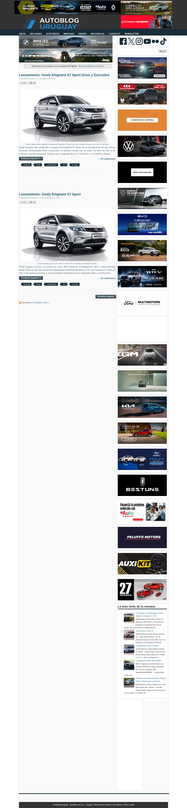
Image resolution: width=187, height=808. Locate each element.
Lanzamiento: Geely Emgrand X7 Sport (50, 194)
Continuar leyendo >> (31, 158)
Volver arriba (129, 805)
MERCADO (69, 34)
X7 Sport (75, 165)
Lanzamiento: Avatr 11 (144, 631)
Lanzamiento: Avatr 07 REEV (147, 646)
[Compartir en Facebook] (31, 82)
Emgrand (27, 165)
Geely (38, 165)
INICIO (22, 34)
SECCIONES (36, 34)
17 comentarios (108, 159)
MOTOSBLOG (97, 34)
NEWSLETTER (132, 34)
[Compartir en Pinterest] (34, 82)
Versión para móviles (103, 805)
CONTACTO (114, 34)
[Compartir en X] (27, 82)
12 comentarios (108, 278)
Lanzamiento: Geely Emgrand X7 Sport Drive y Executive (64, 75)
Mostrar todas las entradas (91, 66)
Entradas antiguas (106, 296)
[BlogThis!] (24, 82)
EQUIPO (82, 34)
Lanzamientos (52, 165)
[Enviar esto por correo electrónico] (21, 82)
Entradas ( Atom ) (41, 302)
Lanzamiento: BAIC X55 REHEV (148, 661)
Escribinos (118, 805)
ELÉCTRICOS (52, 34)
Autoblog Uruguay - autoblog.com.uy (68, 805)
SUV (64, 165)
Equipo (89, 805)
